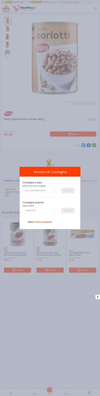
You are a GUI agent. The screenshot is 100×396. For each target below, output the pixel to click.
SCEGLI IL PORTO (28, 206)
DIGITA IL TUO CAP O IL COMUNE (34, 186)
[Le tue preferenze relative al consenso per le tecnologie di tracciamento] (97, 297)
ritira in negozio (43, 221)
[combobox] (40, 190)
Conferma (68, 190)
